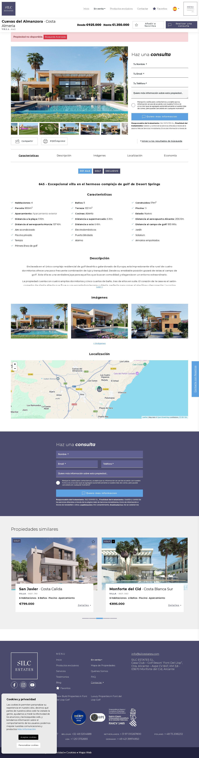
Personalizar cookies (28, 745)
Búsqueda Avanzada (55, 37)
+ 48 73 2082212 (173, 733)
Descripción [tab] (64, 155)
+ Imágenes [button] (99, 343)
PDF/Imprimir (57, 141)
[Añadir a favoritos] (93, 541)
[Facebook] (14, 684)
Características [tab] (29, 155)
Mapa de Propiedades (103, 665)
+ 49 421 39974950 (128, 738)
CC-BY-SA (183, 417)
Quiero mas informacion (162, 116)
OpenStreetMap (163, 417)
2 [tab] (92, 618)
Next (125, 84)
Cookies (71, 752)
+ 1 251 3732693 (79, 738)
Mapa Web (85, 752)
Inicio (86, 8)
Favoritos (161, 8)
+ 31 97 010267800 (130, 733)
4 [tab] (106, 618)
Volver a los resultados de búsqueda (162, 141)
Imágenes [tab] (99, 155)
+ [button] (15, 364)
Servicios (61, 671)
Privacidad (57, 752)
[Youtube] (32, 684)
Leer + (99, 287)
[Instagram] (23, 684)
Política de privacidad (70, 483)
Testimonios (62, 676)
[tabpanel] (54, 575)
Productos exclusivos (121, 8)
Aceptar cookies (28, 737)
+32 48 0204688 (81, 733)
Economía (170, 155)
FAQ (93, 676)
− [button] (15, 368)
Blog (58, 682)
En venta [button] (99, 8)
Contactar (142, 8)
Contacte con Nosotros (195, 379)
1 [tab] (85, 618)
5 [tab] (113, 618)
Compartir (27, 141)
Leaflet (144, 417)
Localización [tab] (134, 155)
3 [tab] (99, 618)
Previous (14, 84)
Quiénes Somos (99, 671)
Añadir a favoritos (150, 24)
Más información (26, 729)
